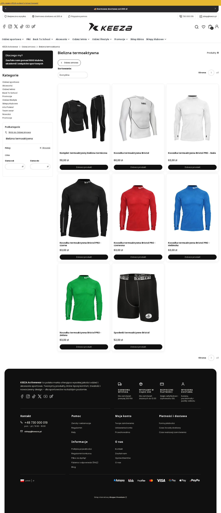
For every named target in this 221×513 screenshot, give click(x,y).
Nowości (6, 114)
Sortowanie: (65, 68)
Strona (202, 72)
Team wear (8, 110)
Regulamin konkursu (81, 453)
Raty (73, 432)
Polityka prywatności (81, 449)
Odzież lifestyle (9, 100)
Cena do (34, 160)
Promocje (7, 96)
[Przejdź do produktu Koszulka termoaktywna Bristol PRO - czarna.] (84, 208)
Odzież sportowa (10, 82)
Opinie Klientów (123, 458)
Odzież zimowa (28, 46)
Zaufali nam (121, 453)
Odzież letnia (8, 89)
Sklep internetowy (109, 497)
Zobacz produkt (84, 167)
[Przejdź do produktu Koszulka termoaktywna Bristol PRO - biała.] (192, 118)
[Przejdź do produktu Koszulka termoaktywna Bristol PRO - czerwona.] (138, 208)
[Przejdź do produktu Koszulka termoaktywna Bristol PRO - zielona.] (84, 297)
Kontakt (119, 449)
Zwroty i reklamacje (81, 423)
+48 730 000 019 (36, 423)
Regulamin (76, 427)
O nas (118, 462)
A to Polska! (8, 107)
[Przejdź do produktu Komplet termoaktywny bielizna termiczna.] (84, 118)
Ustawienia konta (123, 427)
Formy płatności (167, 423)
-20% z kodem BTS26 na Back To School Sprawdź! (19, 3)
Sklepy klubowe (10, 103)
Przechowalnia (122, 432)
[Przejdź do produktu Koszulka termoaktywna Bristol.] (138, 118)
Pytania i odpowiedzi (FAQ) (84, 462)
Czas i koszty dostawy (170, 427)
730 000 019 (188, 16)
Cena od (9, 160)
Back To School (9, 92)
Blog (73, 467)
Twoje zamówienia (124, 423)
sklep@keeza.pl (210, 16)
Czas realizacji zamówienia (172, 432)
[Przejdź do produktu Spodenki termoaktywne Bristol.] (138, 297)
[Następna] (215, 9)
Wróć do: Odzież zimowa (20, 132)
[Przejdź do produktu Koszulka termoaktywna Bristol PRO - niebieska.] (192, 208)
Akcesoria (7, 85)
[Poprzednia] (5, 9)
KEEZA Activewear (10, 46)
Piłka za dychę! (78, 458)
